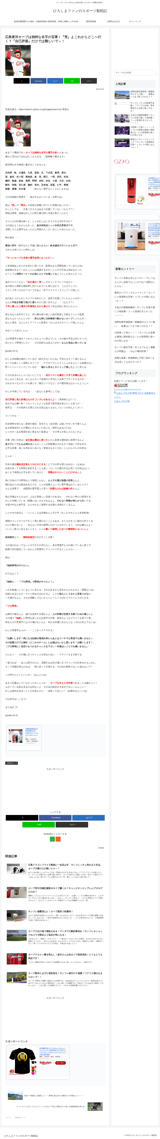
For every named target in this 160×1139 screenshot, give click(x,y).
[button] (89, 81)
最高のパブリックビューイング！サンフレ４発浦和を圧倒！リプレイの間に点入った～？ (134, 296)
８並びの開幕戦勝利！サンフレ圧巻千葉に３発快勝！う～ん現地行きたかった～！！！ (134, 311)
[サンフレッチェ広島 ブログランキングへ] (121, 385)
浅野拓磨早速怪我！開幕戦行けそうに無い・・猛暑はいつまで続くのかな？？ (134, 324)
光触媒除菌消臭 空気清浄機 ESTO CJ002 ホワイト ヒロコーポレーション (31, 733)
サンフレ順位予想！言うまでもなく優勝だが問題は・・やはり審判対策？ (134, 349)
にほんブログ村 (122, 401)
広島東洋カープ (12, 763)
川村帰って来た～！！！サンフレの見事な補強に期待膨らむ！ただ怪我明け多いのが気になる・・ (134, 336)
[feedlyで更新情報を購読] (52, 839)
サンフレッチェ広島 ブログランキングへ (127, 389)
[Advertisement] (55, 97)
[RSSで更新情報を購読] (58, 839)
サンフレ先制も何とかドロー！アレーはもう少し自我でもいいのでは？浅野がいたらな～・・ (134, 282)
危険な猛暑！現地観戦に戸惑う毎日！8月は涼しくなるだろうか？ (134, 360)
